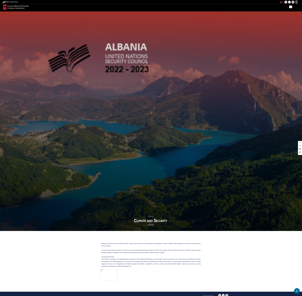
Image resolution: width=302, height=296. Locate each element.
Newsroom (150, 216)
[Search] (287, 6)
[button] (300, 152)
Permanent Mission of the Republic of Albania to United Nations (18, 7)
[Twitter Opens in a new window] (289, 2)
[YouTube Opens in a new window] (296, 2)
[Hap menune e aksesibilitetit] (297, 291)
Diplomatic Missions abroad (12, 1)
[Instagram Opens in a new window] (293, 2)
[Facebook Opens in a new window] (285, 2)
